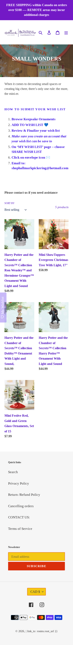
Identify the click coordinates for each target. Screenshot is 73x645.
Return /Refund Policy (24, 495)
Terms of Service (20, 529)
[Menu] (66, 32)
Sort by (9, 203)
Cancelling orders (21, 506)
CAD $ (35, 591)
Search (13, 472)
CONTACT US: (19, 517)
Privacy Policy (18, 483)
